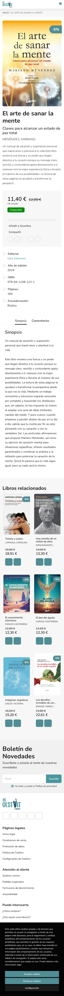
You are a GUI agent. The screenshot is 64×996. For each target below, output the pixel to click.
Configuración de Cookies (16, 859)
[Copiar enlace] (37, 239)
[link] (17, 562)
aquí (19, 964)
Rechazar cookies (32, 981)
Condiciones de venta (14, 840)
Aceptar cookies (32, 974)
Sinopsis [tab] (21, 321)
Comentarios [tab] (40, 321)
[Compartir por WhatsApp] (24, 239)
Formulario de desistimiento (18, 888)
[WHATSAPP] (38, 815)
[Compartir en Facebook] (10, 239)
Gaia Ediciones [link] (16, 258)
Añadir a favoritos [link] (20, 226)
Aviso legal (8, 834)
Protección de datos (13, 846)
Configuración (32, 988)
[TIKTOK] (22, 815)
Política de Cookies (13, 852)
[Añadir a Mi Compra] (9, 562)
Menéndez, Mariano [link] (18, 139)
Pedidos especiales (13, 882)
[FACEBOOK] (5, 815)
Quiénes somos (11, 875)
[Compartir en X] (17, 239)
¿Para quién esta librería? (16, 917)
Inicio (5, 12)
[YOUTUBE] (30, 815)
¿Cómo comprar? (11, 911)
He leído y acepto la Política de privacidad (36, 786)
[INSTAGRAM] (14, 815)
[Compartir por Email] (31, 239)
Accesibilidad (9, 894)
